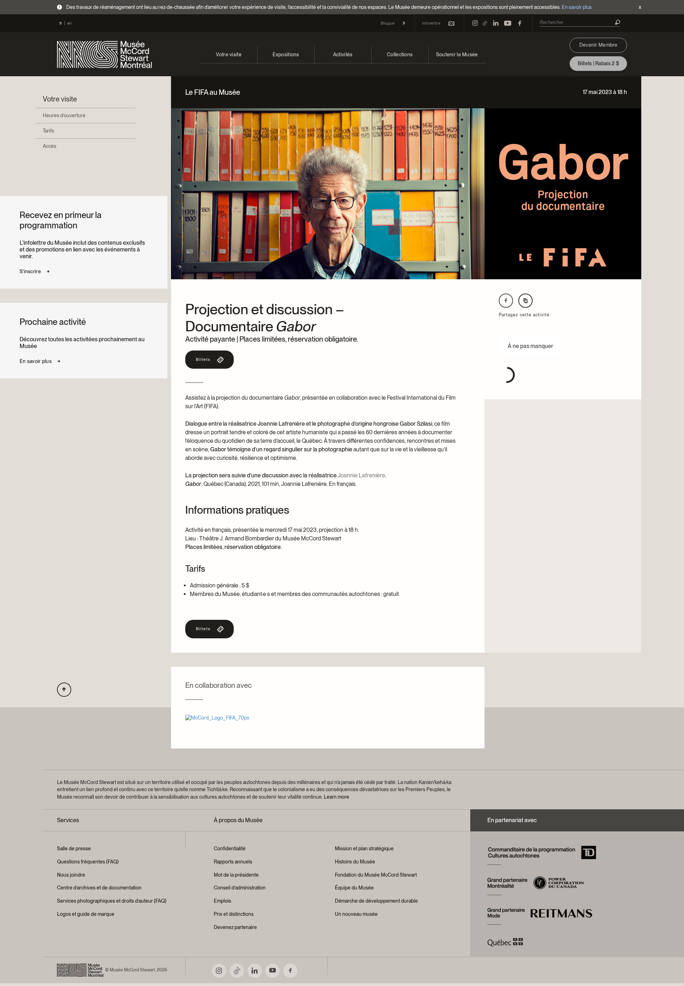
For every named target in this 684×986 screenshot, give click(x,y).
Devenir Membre (598, 45)
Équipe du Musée (354, 888)
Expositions (286, 54)
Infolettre (431, 23)
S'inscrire (30, 271)
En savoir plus (577, 7)
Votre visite (228, 54)
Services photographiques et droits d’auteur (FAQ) (111, 901)
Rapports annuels (233, 862)
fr (60, 23)
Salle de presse (74, 848)
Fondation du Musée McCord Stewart (376, 875)
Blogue (388, 23)
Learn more (336, 797)
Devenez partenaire (235, 927)
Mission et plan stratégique (364, 848)
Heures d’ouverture (64, 115)
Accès (49, 146)
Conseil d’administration (240, 888)
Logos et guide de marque (85, 914)
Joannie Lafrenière (361, 475)
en (69, 23)
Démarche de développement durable (376, 901)
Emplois (222, 901)
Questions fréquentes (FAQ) (88, 862)
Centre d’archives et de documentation (99, 888)
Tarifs (48, 131)
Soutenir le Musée (457, 54)
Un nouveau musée (356, 914)
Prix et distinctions (234, 914)
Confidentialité (229, 848)
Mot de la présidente (236, 875)
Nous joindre (71, 875)
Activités (343, 54)
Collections (400, 54)
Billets (203, 359)
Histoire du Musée (355, 862)
